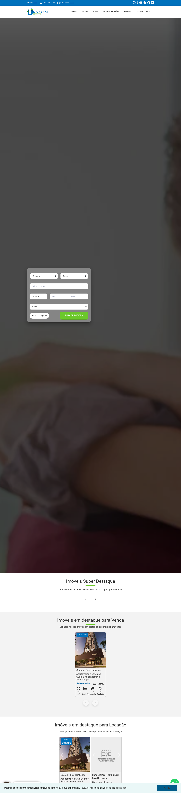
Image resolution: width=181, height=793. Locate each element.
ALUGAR (85, 11)
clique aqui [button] (121, 788)
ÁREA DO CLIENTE (143, 11)
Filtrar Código (38, 315)
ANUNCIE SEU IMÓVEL (111, 11)
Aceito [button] (167, 788)
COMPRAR (73, 11)
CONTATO (128, 11)
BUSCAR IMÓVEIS (74, 315)
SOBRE (95, 11)
